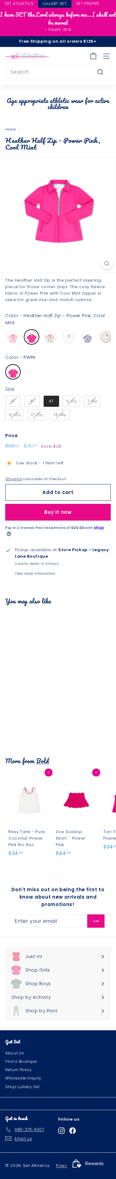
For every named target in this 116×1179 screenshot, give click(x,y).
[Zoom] (107, 263)
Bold (42, 761)
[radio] (13, 337)
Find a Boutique (21, 1061)
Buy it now (58, 512)
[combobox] (58, 72)
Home (10, 129)
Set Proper (88, 3)
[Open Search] (113, 4)
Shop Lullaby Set (22, 1086)
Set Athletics (19, 3)
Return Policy (18, 1069)
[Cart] (93, 56)
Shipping (13, 478)
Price (11, 435)
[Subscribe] (96, 921)
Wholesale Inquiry (23, 1078)
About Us (14, 1053)
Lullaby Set (55, 3)
